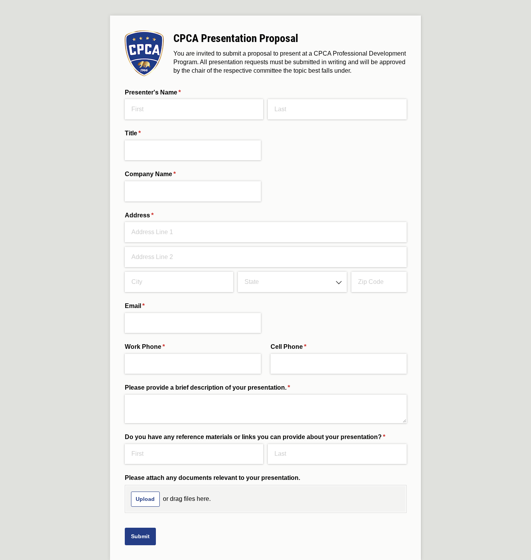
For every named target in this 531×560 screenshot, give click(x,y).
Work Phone (157, 346)
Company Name (163, 174)
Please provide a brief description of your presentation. (220, 387)
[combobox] (292, 282)
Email (147, 306)
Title (145, 133)
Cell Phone (301, 346)
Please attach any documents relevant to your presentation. (212, 477)
